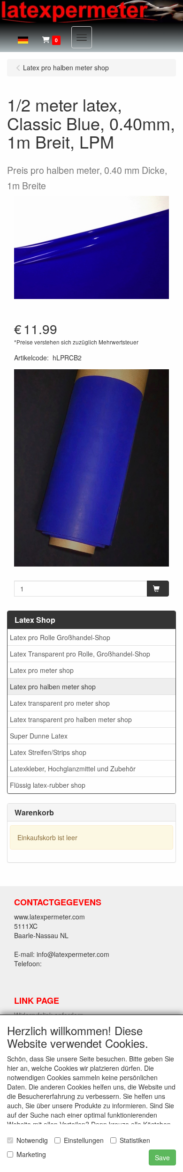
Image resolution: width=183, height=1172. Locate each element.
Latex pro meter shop (42, 670)
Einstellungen (84, 1140)
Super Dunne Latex (39, 735)
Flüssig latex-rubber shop (47, 785)
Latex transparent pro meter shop (60, 703)
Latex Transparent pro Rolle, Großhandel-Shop (80, 653)
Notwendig (32, 1140)
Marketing (31, 1154)
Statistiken (135, 1140)
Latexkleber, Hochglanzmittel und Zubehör (73, 768)
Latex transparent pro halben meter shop (71, 719)
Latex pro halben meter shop (53, 686)
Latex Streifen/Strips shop (48, 752)
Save (162, 1157)
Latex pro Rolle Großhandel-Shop (60, 637)
